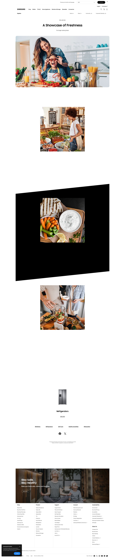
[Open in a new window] (60, 433)
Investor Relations (96, 538)
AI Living (19, 518)
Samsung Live (20, 522)
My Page (75, 516)
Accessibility (94, 512)
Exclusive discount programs (23, 526)
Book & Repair (57, 520)
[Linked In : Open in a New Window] (104, 556)
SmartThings (19, 520)
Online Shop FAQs (20, 514)
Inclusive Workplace (96, 514)
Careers (93, 535)
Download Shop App (21, 512)
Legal (31, 555)
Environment (94, 507)
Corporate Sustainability (97, 518)
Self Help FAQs (58, 514)
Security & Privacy (95, 509)
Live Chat (57, 531)
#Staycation (87, 426)
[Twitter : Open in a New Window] (97, 556)
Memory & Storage (39, 533)
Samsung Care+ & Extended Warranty (62, 529)
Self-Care (60, 426)
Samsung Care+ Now (59, 524)
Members (75, 512)
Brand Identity (95, 533)
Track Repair (57, 522)
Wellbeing (62, 20)
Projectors (38, 518)
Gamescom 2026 (20, 524)
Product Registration (77, 518)
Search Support (58, 512)
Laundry (37, 526)
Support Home (58, 507)
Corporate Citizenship (96, 516)
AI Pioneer (94, 522)
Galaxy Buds (38, 514)
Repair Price (57, 526)
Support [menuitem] (98, 6)
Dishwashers (38, 524)
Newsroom (94, 540)
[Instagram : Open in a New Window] (99, 556)
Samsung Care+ (20, 516)
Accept (17, 553)
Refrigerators (49, 426)
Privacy (27, 555)
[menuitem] (30, 9)
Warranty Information (59, 516)
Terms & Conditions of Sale (38, 555)
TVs (36, 516)
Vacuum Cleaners (39, 529)
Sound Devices (39, 520)
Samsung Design (95, 544)
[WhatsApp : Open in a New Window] (107, 556)
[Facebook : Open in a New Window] (94, 556)
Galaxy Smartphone (40, 507)
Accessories (38, 535)
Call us (56, 533)
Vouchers (75, 520)
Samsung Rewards (77, 509)
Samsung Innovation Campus (98, 520)
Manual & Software (58, 509)
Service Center (57, 518)
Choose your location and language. (67, 2)
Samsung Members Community (79, 522)
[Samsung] (21, 9)
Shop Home (19, 507)
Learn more (62, 416)
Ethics (93, 542)
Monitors (38, 531)
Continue (101, 2)
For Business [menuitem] (104, 6)
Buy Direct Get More (21, 509)
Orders (74, 514)
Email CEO (57, 535)
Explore (18, 529)
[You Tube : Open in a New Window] (102, 556)
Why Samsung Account (78, 507)
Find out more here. (13, 550)
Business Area (95, 531)
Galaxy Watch (38, 512)
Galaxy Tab (38, 509)
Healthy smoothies (73, 426)
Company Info (95, 529)
